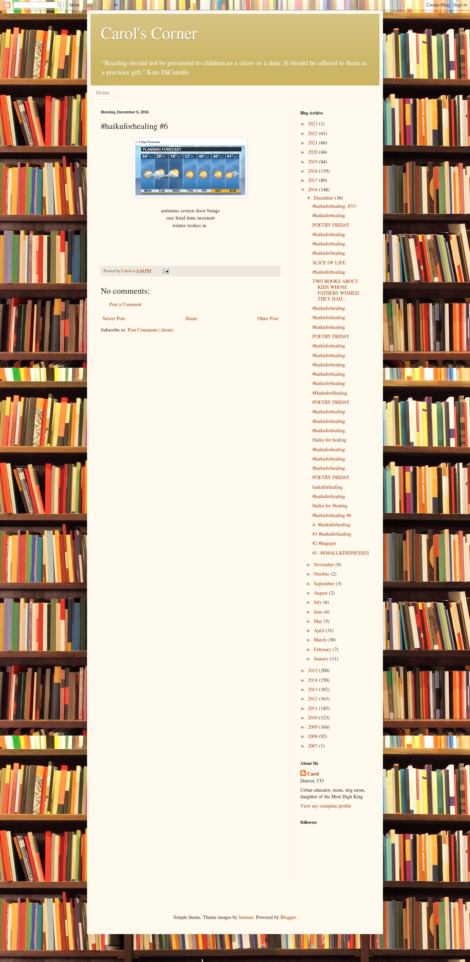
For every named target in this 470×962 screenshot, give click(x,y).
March (321, 639)
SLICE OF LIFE (329, 262)
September (325, 583)
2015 (313, 670)
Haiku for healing (329, 439)
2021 (313, 142)
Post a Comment (125, 304)
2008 (313, 736)
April (319, 630)
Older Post (267, 318)
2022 (313, 133)
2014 (313, 680)
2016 (313, 189)
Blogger (288, 917)
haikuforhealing (327, 487)
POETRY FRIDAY (331, 225)
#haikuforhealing (328, 215)
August (321, 592)
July (318, 602)
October (322, 573)
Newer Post (114, 318)
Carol (313, 773)
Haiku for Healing (330, 505)
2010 (313, 717)
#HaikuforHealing (329, 392)
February (323, 649)
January (322, 658)
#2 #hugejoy (324, 543)
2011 (313, 708)
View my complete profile (325, 805)
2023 (313, 123)
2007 (313, 745)
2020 (313, 152)
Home (102, 92)
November (324, 564)
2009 (313, 726)
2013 (313, 689)
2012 (313, 698)
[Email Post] (165, 271)
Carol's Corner (149, 32)
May (319, 621)
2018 (313, 171)
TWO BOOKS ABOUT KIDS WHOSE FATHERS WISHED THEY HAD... (335, 290)
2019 (313, 161)
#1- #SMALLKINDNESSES (340, 552)
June (319, 611)
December (324, 197)
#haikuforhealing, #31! (334, 206)
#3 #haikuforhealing (331, 533)
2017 (313, 180)
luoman (246, 917)
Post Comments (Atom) (151, 329)
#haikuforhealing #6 (331, 515)
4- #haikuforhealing (331, 524)
